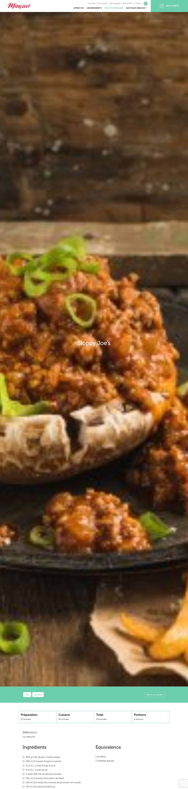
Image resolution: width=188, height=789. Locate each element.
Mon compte (172, 6)
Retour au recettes (155, 694)
